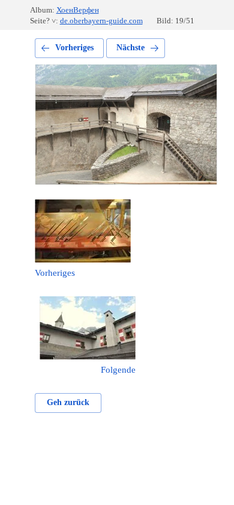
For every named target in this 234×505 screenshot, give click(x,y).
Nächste (130, 47)
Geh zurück (68, 402)
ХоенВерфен (77, 9)
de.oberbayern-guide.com (101, 20)
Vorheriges (74, 47)
